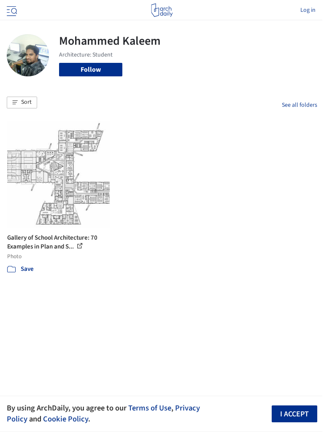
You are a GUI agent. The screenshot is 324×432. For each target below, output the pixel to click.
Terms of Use (149, 407)
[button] (22, 102)
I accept (294, 414)
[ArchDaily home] (162, 10)
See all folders (299, 105)
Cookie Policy (65, 418)
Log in (308, 10)
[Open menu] (11, 10)
